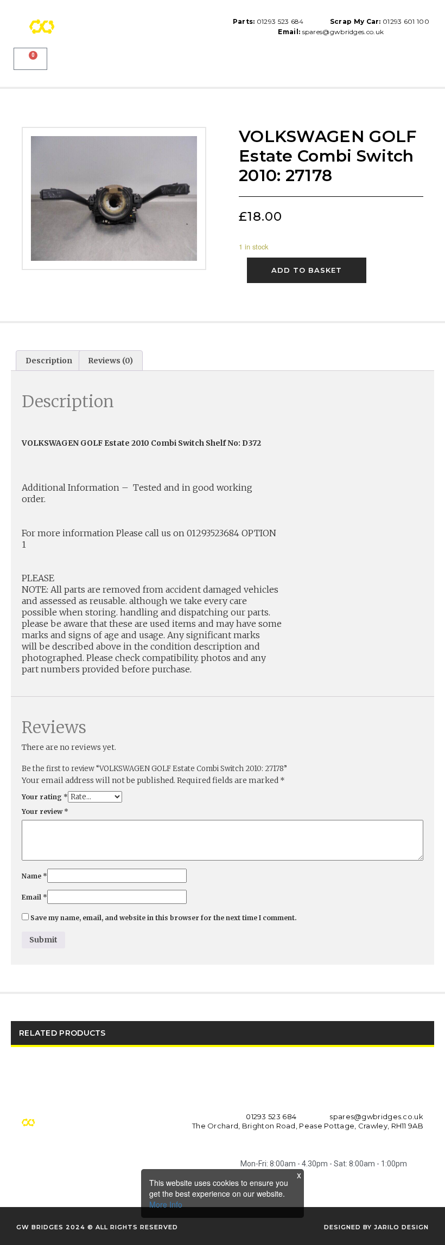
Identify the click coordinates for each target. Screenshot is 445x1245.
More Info (165, 1204)
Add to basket (306, 270)
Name (34, 876)
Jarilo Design (401, 1227)
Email (34, 897)
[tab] (49, 360)
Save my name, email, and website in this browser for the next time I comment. (163, 918)
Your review (45, 811)
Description (49, 360)
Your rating (45, 797)
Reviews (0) (110, 360)
